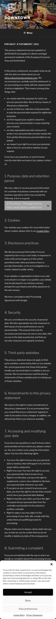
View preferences (28, 609)
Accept (28, 592)
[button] (51, 564)
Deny (28, 600)
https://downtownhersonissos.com (20, 77)
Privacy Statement (34, 615)
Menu (29, 33)
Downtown (17, 18)
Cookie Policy (19, 615)
